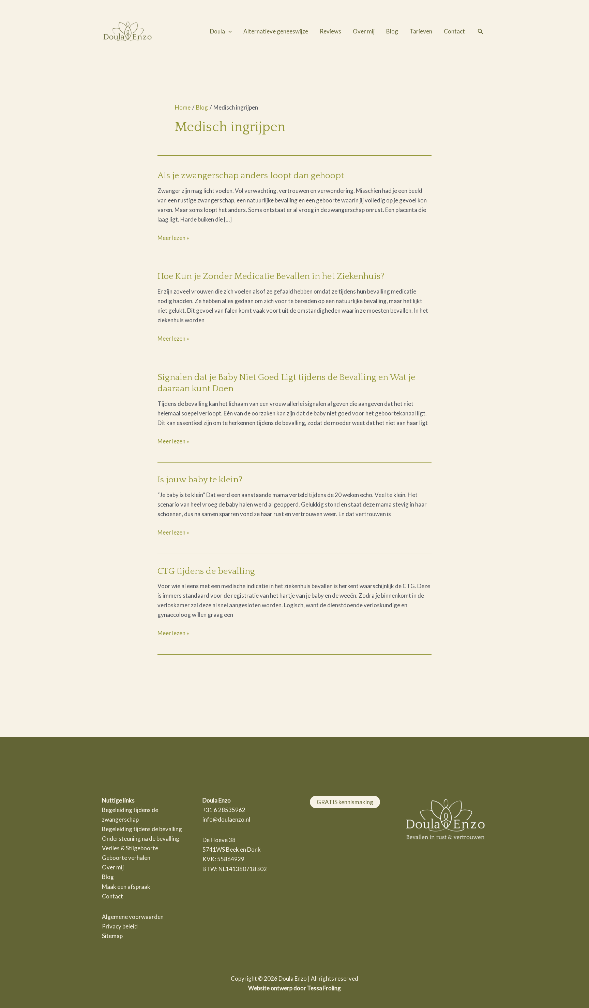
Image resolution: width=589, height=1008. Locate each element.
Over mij (364, 31)
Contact (454, 31)
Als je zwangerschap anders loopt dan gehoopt (250, 176)
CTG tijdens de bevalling (206, 571)
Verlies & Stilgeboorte (130, 848)
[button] (228, 31)
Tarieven (421, 31)
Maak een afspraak (126, 886)
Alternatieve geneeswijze (275, 31)
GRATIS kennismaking (345, 802)
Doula (217, 31)
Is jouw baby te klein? (199, 480)
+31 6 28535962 (223, 809)
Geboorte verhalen (126, 857)
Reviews (330, 31)
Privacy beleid (120, 926)
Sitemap (112, 935)
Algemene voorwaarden (133, 916)
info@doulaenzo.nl (226, 819)
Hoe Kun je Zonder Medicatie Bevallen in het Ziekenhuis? (270, 276)
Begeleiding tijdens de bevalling (142, 829)
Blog (392, 31)
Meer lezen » (173, 237)
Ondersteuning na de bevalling (140, 838)
